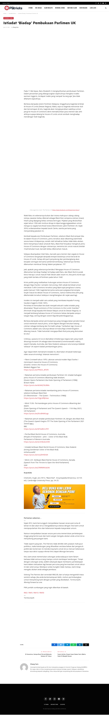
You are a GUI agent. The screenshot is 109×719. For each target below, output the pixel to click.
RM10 (36, 593)
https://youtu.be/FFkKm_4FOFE (36, 370)
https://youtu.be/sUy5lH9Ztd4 (36, 455)
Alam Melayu (48, 8)
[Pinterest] (6, 99)
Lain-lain (93, 8)
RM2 (25, 593)
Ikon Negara (83, 8)
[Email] (6, 103)
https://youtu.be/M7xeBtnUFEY (36, 429)
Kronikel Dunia (60, 8)
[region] (70, 147)
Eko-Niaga (38, 8)
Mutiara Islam (72, 8)
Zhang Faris (16, 27)
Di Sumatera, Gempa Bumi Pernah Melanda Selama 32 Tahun (38, 655)
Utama (31, 8)
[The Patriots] (13, 8)
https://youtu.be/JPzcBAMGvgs (36, 413)
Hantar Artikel (6, 3)
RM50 (42, 593)
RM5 (30, 593)
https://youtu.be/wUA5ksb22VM (37, 442)
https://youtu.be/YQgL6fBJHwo (36, 398)
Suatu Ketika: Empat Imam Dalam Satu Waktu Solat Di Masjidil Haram (72, 655)
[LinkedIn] (6, 95)
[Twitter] (6, 91)
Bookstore (54, 704)
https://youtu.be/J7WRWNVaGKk (37, 467)
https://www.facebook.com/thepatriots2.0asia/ (65, 210)
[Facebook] (6, 87)
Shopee (62, 704)
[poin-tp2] (54, 508)
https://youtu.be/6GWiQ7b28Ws (36, 385)
